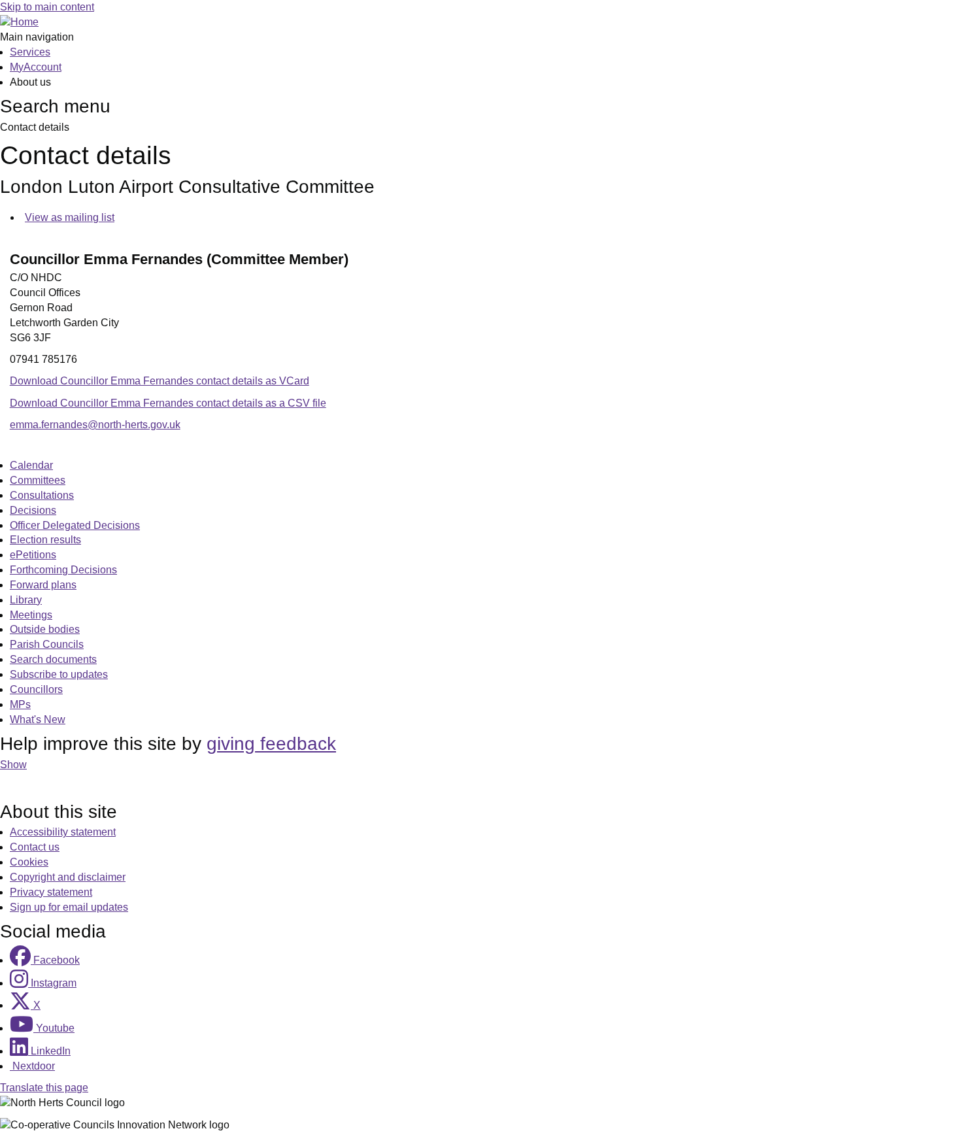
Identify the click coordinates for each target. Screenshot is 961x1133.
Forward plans (43, 584)
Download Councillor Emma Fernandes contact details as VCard (159, 380)
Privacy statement (51, 892)
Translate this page (44, 1087)
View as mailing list (69, 217)
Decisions (33, 510)
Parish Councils (47, 644)
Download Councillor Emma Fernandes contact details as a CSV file (168, 403)
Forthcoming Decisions (63, 569)
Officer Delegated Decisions (75, 525)
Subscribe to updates (59, 674)
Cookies (29, 862)
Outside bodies (45, 629)
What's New (37, 719)
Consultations (42, 495)
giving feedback (271, 744)
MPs (20, 704)
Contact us (34, 847)
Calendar (31, 465)
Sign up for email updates (69, 907)
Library (26, 599)
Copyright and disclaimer (68, 877)
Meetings (31, 614)
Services (30, 52)
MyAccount (35, 67)
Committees (37, 480)
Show (13, 764)
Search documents (53, 659)
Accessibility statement (63, 831)
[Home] (19, 21)
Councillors (36, 689)
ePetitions (33, 554)
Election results (45, 539)
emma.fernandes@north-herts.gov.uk (95, 424)
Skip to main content (47, 6)
